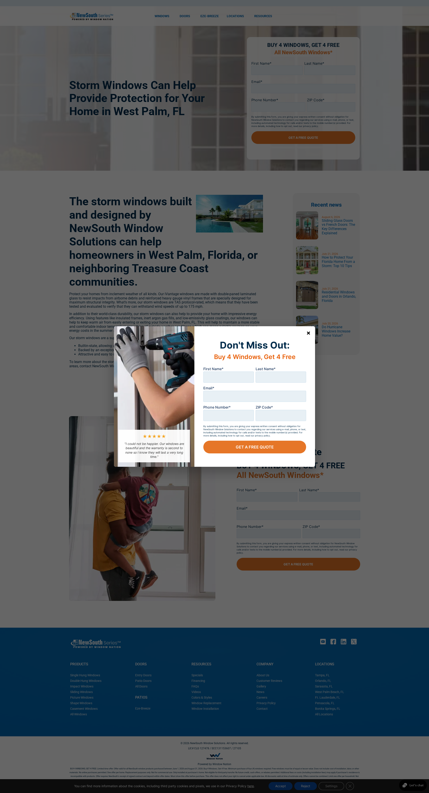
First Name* (213, 369)
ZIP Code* (264, 407)
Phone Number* (217, 407)
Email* (208, 388)
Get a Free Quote (255, 447)
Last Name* (265, 369)
